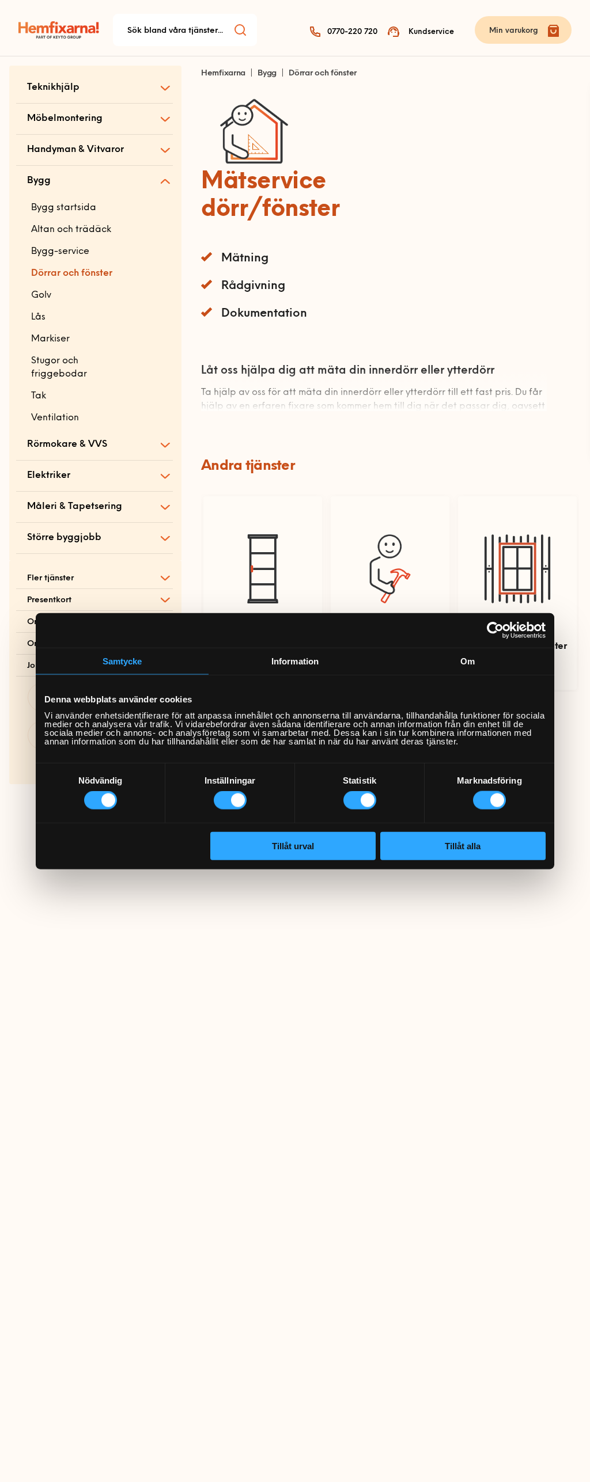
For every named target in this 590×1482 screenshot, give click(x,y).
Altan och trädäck (71, 229)
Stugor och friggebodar (59, 367)
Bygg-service (60, 251)
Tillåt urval (293, 845)
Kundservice (431, 32)
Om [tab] (467, 661)
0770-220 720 (352, 32)
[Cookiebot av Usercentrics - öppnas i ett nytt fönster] (495, 630)
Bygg (267, 73)
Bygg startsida (63, 207)
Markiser (50, 339)
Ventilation (55, 418)
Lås (38, 317)
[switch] (230, 800)
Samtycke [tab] (122, 661)
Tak (38, 396)
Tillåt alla (463, 845)
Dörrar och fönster (71, 273)
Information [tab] (295, 661)
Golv (41, 295)
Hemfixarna (223, 73)
